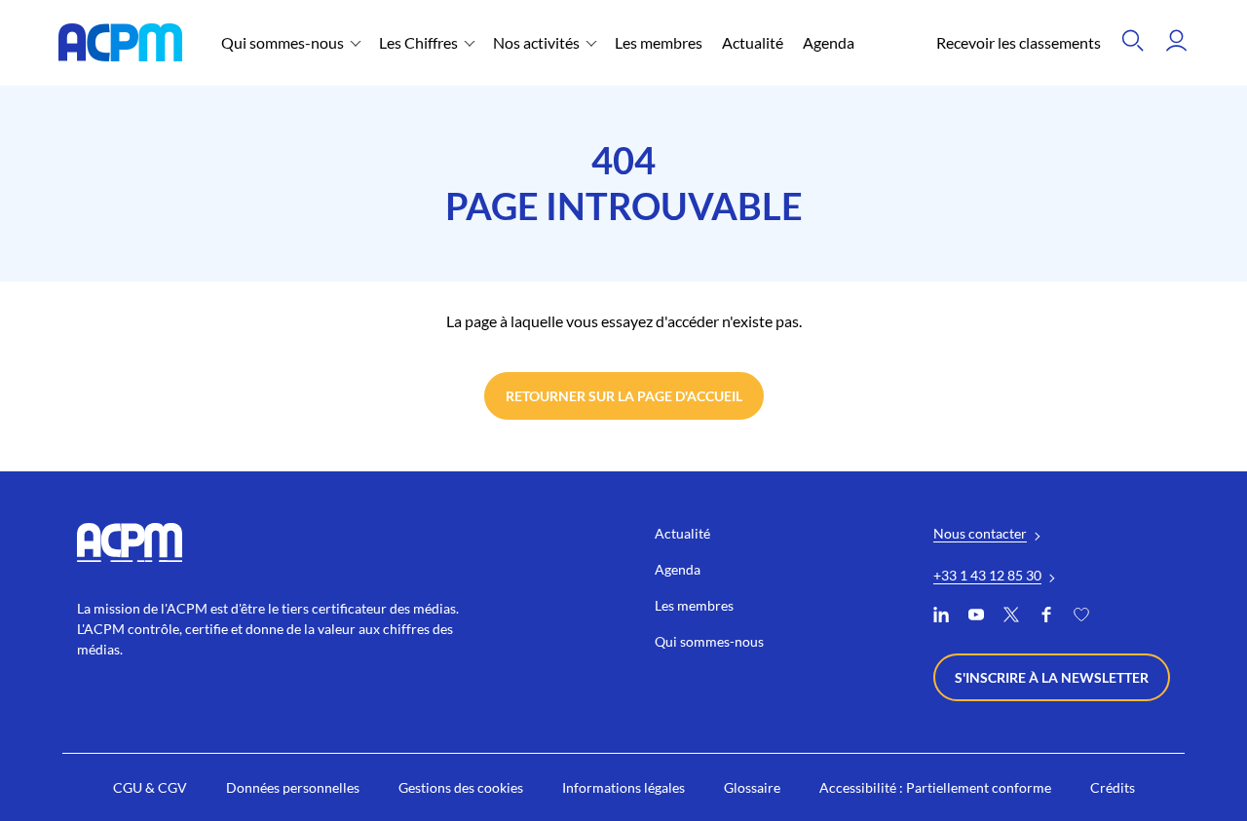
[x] (1011, 617)
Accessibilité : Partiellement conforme (935, 787)
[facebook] (1046, 617)
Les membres (658, 42)
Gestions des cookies (460, 787)
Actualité (752, 42)
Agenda (828, 42)
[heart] (1081, 617)
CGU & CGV (150, 787)
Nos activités (536, 42)
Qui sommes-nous (282, 42)
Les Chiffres (418, 42)
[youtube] (976, 617)
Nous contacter (980, 533)
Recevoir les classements (1018, 42)
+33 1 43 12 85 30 (987, 575)
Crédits (1112, 787)
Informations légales (623, 787)
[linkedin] (941, 617)
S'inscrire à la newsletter (1052, 677)
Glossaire (752, 787)
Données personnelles (292, 787)
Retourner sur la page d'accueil (624, 396)
